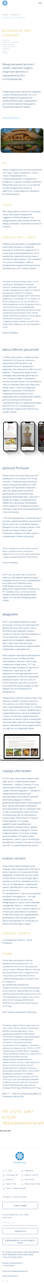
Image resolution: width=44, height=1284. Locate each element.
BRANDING (6, 40)
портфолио (15, 15)
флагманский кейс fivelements (13, 17)
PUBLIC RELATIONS (9, 47)
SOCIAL (4, 51)
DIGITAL (5, 53)
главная (5, 15)
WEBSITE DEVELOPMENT (10, 42)
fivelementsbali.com (10, 118)
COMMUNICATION (8, 44)
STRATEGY (6, 49)
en (3, 1280)
